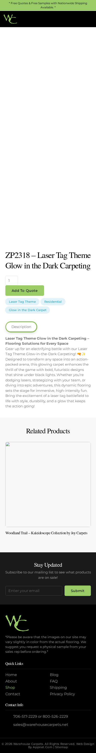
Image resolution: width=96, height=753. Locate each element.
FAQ (54, 681)
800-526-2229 (55, 716)
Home (11, 675)
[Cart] (87, 19)
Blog (54, 675)
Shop (10, 687)
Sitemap (61, 747)
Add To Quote (25, 290)
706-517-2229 (25, 716)
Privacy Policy (62, 694)
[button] (77, 19)
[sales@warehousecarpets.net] (9, 724)
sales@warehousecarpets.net (40, 724)
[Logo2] (10, 19)
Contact (12, 694)
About (11, 681)
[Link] (48, 493)
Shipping (58, 687)
